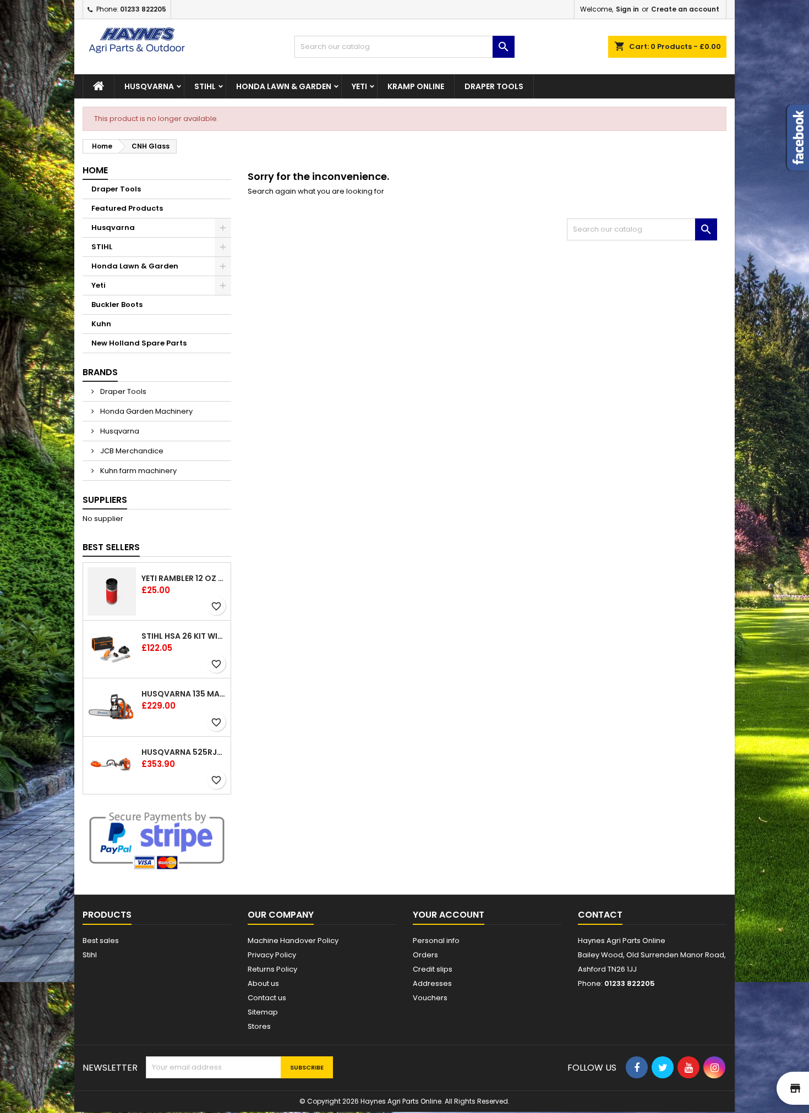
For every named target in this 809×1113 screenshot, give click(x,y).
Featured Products (127, 208)
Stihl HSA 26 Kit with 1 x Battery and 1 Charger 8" (183, 636)
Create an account (685, 9)
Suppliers (105, 500)
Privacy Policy (272, 955)
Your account (448, 914)
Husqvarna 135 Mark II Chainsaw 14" (183, 693)
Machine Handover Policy (293, 940)
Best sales (101, 940)
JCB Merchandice (131, 451)
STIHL (205, 86)
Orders (425, 955)
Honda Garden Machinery (146, 411)
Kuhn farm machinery (138, 470)
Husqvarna (149, 86)
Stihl (90, 955)
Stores (259, 1026)
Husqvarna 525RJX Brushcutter (183, 752)
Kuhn (101, 324)
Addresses (432, 983)
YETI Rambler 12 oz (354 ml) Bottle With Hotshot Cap (183, 578)
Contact (600, 914)
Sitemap (263, 1012)
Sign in (627, 9)
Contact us (267, 998)
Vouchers (430, 998)
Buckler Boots (117, 304)
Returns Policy (272, 969)
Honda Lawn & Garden (283, 86)
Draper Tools (493, 86)
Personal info (436, 940)
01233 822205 (143, 9)
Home (95, 170)
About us (263, 983)
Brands (100, 372)
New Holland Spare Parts (139, 343)
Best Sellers (111, 547)
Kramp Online (415, 86)
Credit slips (432, 969)
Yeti (359, 86)
